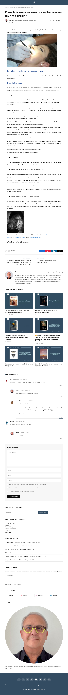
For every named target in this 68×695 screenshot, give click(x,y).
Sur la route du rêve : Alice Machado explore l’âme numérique (17, 311)
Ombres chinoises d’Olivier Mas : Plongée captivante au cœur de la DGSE (22, 542)
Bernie (12, 20)
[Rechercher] (61, 3)
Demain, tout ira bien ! (20, 237)
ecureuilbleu (13, 379)
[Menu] (7, 3)
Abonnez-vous (10, 580)
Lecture (7, 525)
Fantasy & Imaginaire (10, 527)
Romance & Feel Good (10, 528)
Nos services (58, 685)
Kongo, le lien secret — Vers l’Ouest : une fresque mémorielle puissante (22, 560)
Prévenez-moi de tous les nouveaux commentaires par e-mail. (23, 488)
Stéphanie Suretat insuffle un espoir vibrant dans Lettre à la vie (20, 553)
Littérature (7, 530)
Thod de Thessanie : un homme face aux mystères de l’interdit (48, 365)
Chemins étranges (50, 235)
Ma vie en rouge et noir (35, 237)
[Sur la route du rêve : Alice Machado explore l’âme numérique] (19, 301)
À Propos (8, 685)
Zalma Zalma (19, 400)
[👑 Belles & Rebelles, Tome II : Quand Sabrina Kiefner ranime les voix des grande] (49, 325)
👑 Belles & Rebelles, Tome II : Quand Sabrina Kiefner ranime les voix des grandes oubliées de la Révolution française (47, 338)
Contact (16, 685)
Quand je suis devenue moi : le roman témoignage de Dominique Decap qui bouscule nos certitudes (19, 262)
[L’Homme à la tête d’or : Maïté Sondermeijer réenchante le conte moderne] (19, 325)
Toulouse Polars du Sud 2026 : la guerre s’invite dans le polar (19, 549)
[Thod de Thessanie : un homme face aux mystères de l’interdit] (49, 354)
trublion (12, 421)
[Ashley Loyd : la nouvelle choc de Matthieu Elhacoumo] (49, 301)
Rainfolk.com (41, 689)
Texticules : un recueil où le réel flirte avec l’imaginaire (19, 365)
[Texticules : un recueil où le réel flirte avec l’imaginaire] (19, 354)
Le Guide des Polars (10, 523)
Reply (60, 385)
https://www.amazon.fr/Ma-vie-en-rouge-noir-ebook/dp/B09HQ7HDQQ (34, 410)
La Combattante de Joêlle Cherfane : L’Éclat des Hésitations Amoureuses (22, 546)
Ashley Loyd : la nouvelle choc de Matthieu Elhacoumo (46, 311)
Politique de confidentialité (43, 685)
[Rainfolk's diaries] (34, 2)
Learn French (8, 532)
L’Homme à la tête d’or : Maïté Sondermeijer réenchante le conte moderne (16, 337)
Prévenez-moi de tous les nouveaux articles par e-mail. (22, 491)
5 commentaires (56, 20)
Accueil (6, 7)
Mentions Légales (26, 685)
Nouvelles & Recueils (43, 20)
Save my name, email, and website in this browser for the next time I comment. (28, 484)
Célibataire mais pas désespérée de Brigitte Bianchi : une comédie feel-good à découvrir (25, 556)
